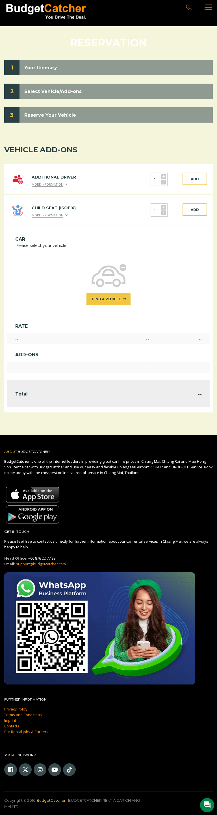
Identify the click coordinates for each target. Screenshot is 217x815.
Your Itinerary (40, 67)
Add (195, 179)
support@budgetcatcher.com (41, 563)
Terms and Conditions (23, 714)
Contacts (11, 726)
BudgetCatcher (51, 800)
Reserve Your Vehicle (50, 115)
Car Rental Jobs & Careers (26, 731)
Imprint (10, 720)
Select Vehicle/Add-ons (53, 91)
